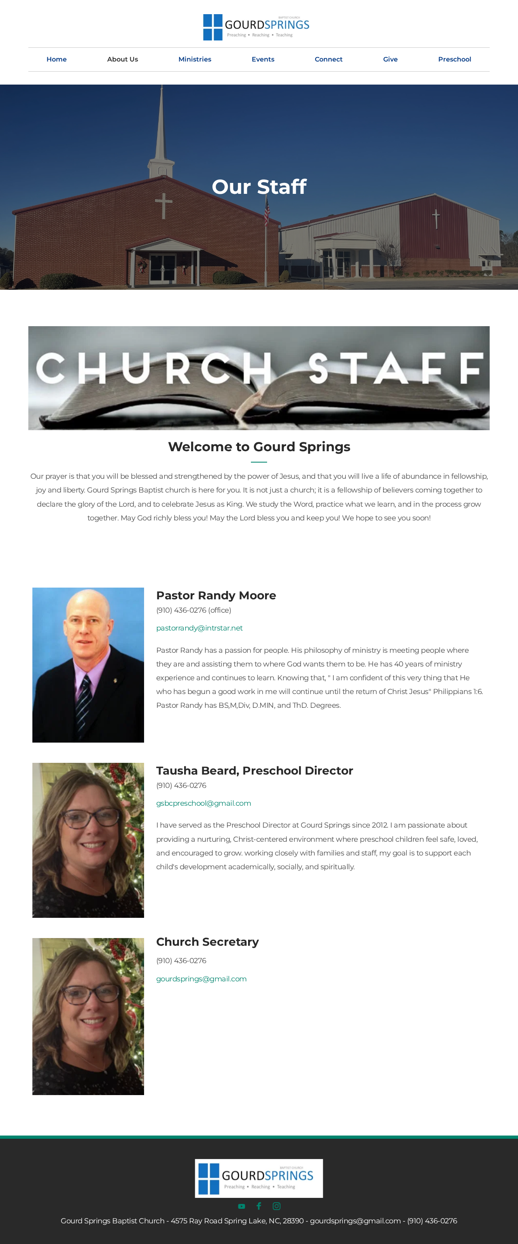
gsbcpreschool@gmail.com (203, 803)
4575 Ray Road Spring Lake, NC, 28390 (237, 1220)
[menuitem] (57, 59)
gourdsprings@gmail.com (201, 978)
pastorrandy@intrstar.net (199, 628)
